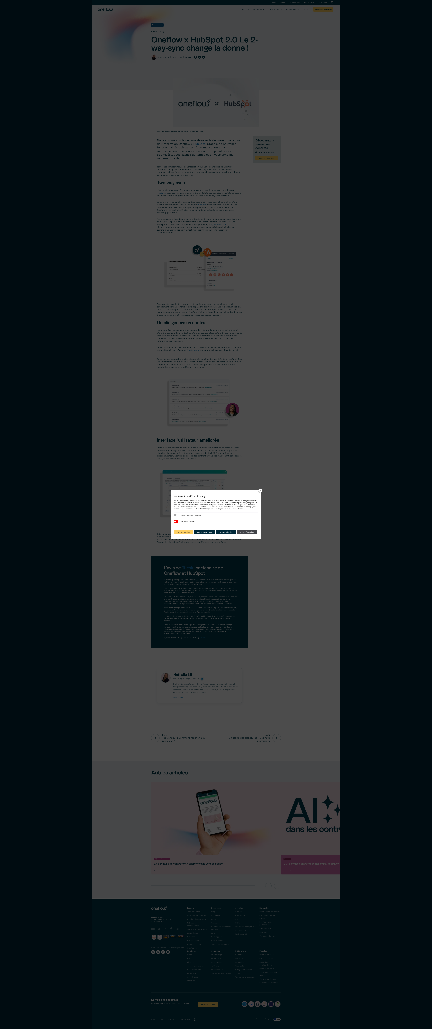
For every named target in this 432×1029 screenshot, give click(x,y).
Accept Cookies (184, 532)
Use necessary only (204, 532)
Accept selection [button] (226, 532)
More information (247, 532)
